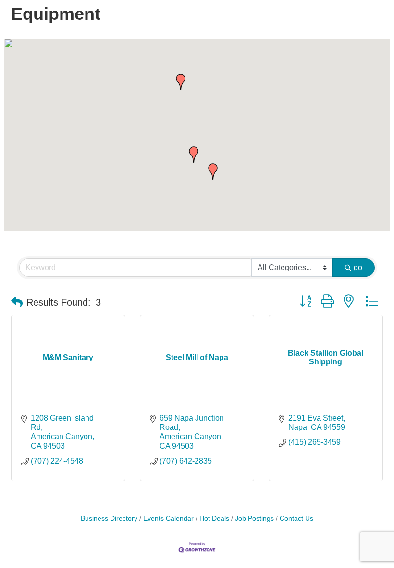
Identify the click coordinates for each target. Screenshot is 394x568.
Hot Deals (214, 518)
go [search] (358, 267)
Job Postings (254, 518)
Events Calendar (168, 518)
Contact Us (296, 518)
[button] (213, 171)
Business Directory (109, 518)
